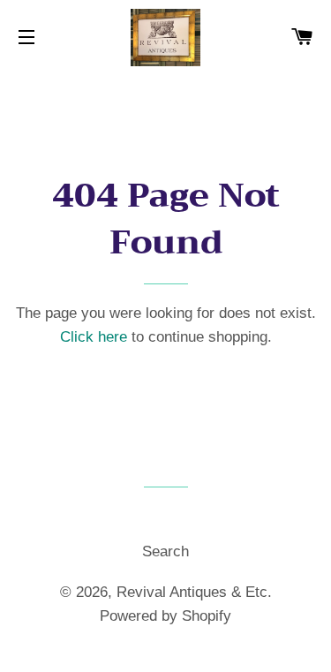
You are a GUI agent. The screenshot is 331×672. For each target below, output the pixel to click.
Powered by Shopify (165, 616)
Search (165, 551)
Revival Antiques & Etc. (194, 592)
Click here (93, 336)
